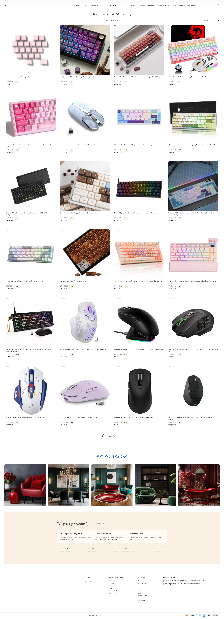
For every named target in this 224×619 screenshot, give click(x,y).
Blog (139, 581)
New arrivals (130, 5)
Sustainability (141, 600)
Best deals (94, 5)
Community (141, 605)
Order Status (112, 593)
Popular (85, 5)
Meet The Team (142, 583)
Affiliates (140, 593)
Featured (141, 5)
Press (139, 588)
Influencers (141, 590)
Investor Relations (143, 595)
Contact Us (112, 581)
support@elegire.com (89, 581)
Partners (140, 598)
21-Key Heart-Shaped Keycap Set (159, 5)
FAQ (110, 586)
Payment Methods (114, 590)
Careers (140, 586)
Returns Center (113, 588)
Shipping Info (112, 583)
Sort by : (198, 20)
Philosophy (141, 603)
